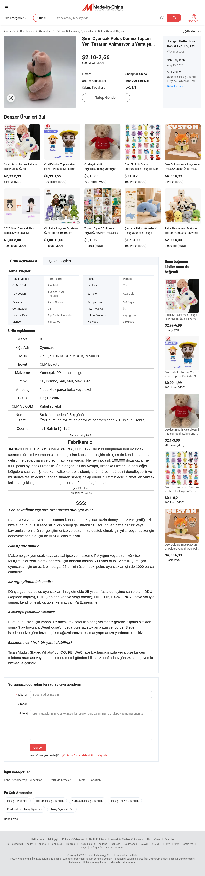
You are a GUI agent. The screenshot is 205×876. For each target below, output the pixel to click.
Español (42, 843)
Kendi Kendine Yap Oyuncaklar (23, 780)
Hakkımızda (37, 839)
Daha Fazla (174, 86)
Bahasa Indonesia (116, 847)
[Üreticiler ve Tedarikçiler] (102, 7)
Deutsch (115, 843)
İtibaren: (22, 694)
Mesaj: (23, 713)
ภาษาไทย (188, 843)
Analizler (169, 839)
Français (70, 843)
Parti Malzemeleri (60, 780)
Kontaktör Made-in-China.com (127, 839)
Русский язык (87, 843)
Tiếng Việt (96, 847)
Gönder (38, 747)
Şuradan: (22, 704)
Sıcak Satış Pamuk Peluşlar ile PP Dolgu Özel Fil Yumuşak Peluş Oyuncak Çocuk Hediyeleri (182, 317)
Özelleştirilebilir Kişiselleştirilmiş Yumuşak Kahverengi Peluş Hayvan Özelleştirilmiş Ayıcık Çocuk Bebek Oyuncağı (182, 432)
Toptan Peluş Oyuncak (50, 801)
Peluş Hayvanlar (17, 801)
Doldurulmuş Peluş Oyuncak (24, 809)
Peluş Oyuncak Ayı (61, 809)
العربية (144, 843)
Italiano (103, 843)
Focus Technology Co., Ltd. (101, 855)
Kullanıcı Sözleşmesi (73, 839)
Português (56, 843)
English (29, 843)
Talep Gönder (106, 97)
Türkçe (82, 847)
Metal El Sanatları (90, 780)
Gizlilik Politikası (97, 839)
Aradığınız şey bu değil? (45, 755)
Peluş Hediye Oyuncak (125, 801)
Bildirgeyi (53, 839)
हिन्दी (177, 843)
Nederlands (130, 843)
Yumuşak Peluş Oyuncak (87, 801)
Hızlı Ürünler (153, 839)
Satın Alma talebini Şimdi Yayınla (84, 755)
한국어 (155, 843)
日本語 (166, 843)
